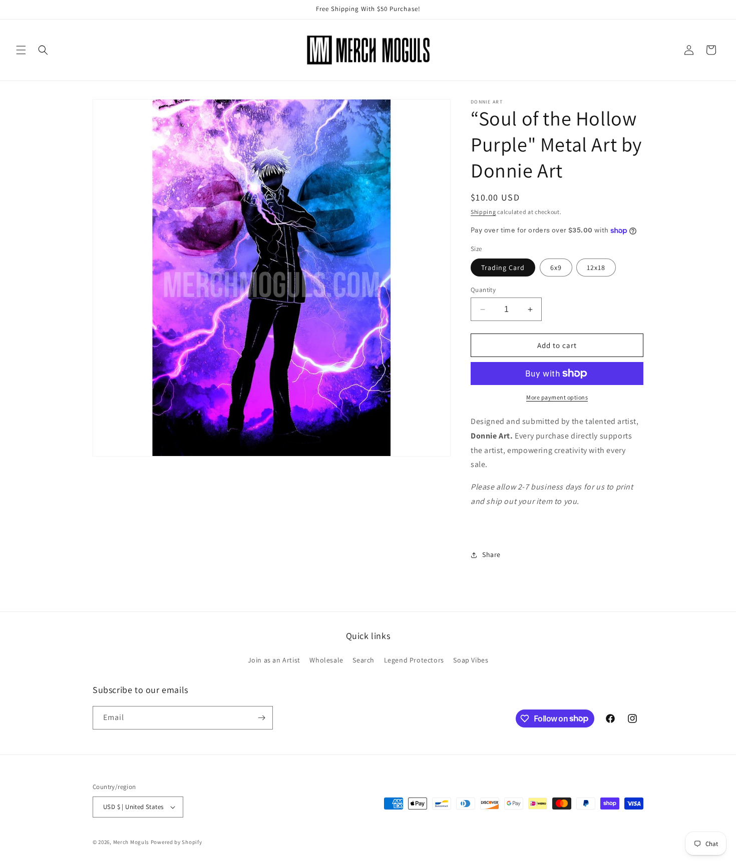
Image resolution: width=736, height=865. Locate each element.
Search (363, 660)
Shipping (483, 212)
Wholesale (326, 660)
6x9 (556, 267)
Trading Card (503, 267)
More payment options (557, 397)
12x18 (596, 267)
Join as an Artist (274, 660)
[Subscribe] (261, 718)
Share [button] (491, 554)
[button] (21, 50)
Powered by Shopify (176, 842)
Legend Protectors (414, 660)
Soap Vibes (470, 660)
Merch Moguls (131, 842)
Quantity (483, 290)
